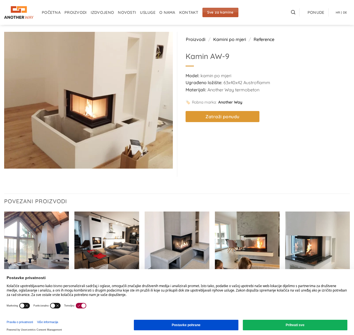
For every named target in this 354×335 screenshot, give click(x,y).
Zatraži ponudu (222, 116)
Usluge (147, 12)
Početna (51, 12)
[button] (293, 12)
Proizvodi (75, 12)
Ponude (316, 12)
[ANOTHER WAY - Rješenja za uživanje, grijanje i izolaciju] (18, 12)
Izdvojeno (102, 12)
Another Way (230, 102)
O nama (167, 12)
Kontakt (189, 12)
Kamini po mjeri (229, 39)
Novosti (127, 12)
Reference (264, 39)
